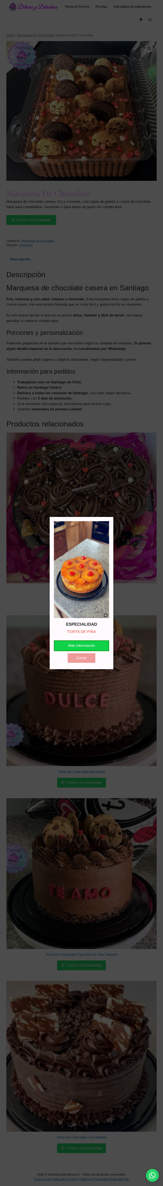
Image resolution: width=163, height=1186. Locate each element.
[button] (152, 1175)
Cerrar (81, 658)
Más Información (81, 646)
